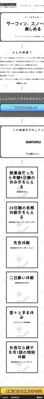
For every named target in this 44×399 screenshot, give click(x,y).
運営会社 (39, 397)
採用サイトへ (34, 154)
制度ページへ (22, 83)
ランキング (26, 6)
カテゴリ (38, 6)
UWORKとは (15, 397)
